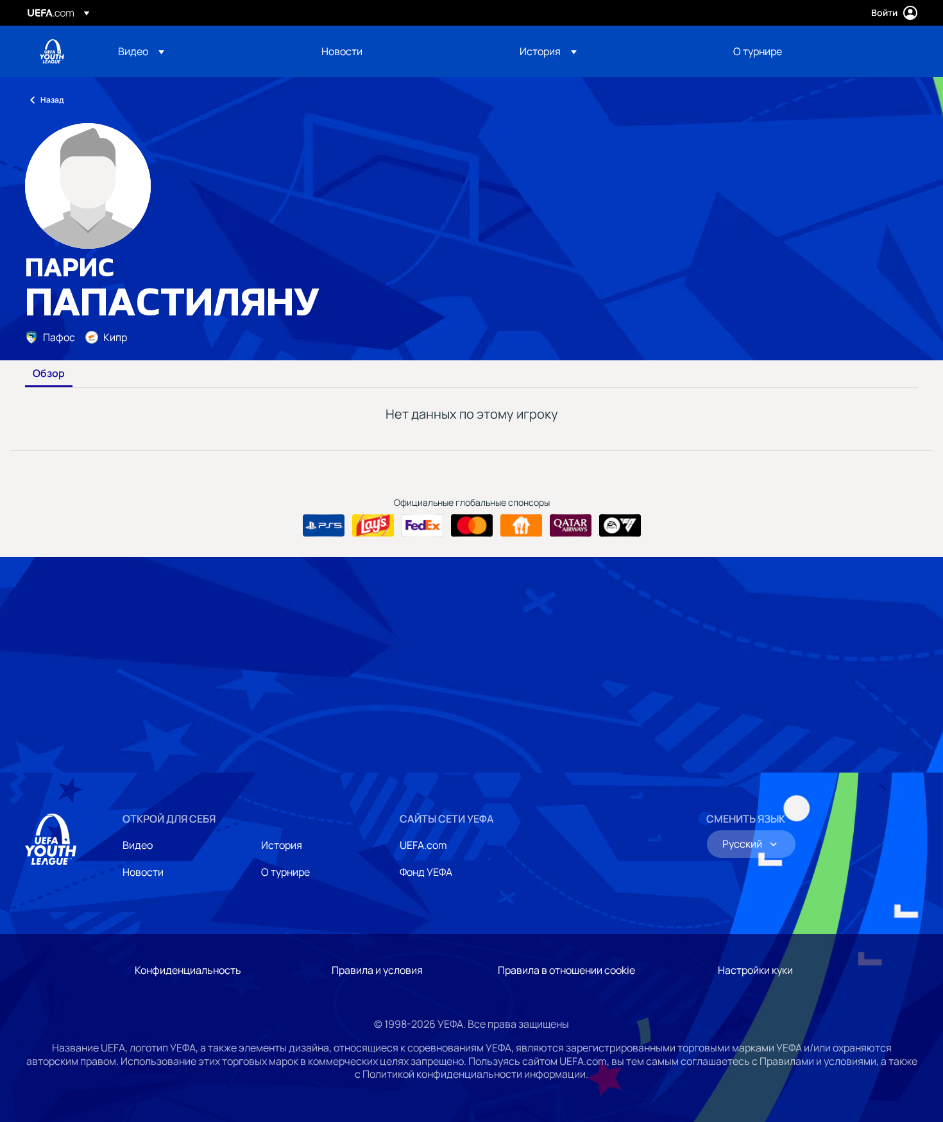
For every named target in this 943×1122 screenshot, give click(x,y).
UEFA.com (423, 845)
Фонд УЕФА (426, 872)
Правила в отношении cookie (566, 970)
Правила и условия (377, 970)
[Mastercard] (472, 525)
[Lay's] (373, 525)
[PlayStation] (323, 525)
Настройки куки (755, 970)
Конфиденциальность (188, 970)
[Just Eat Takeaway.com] (521, 525)
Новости (143, 872)
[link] (342, 51)
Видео (138, 845)
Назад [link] (52, 99)
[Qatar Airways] (570, 525)
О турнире (285, 872)
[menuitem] (204, 51)
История (281, 845)
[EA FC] (620, 525)
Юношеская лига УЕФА (52, 51)
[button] (141, 51)
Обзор (49, 374)
